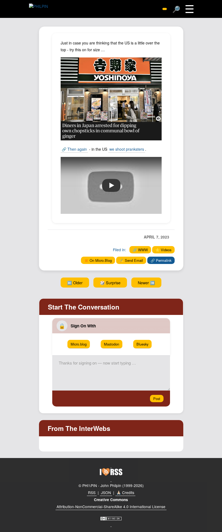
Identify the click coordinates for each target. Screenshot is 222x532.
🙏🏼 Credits (125, 492)
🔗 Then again (74, 149)
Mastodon (111, 344)
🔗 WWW (140, 249)
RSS (92, 492)
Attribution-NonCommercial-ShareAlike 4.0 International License (111, 506)
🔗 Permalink (161, 260)
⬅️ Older (75, 282)
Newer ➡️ (146, 282)
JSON (106, 492)
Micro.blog (79, 344)
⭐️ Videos (163, 249)
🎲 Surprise (110, 282)
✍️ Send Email (131, 260)
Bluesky (142, 344)
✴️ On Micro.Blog (98, 260)
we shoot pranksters (126, 149)
